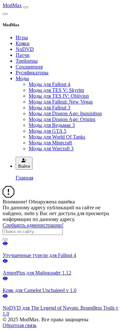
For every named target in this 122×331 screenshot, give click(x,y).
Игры (22, 37)
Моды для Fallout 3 (49, 107)
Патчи (23, 55)
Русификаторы (32, 72)
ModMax (12, 5)
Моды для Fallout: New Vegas (61, 101)
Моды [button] (22, 78)
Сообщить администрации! (33, 225)
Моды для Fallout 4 (49, 84)
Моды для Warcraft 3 (51, 148)
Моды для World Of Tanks (57, 137)
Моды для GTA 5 (47, 131)
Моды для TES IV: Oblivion (59, 96)
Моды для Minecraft (50, 142)
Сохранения (29, 66)
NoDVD (25, 49)
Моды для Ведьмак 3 (52, 125)
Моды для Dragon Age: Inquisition (65, 113)
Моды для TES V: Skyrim (56, 90)
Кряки (23, 43)
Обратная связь (19, 325)
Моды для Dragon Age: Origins (62, 119)
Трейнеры (27, 61)
